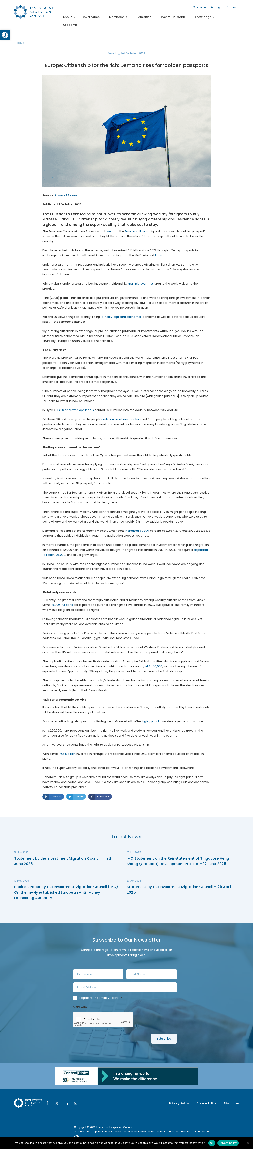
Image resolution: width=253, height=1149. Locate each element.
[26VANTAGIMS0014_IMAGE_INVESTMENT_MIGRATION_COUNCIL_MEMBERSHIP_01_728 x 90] (126, 1076)
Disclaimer (231, 1103)
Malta (111, 231)
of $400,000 (153, 666)
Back (20, 42)
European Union (136, 231)
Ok (212, 1142)
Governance (90, 17)
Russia (159, 255)
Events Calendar (173, 17)
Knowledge (203, 17)
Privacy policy (228, 1142)
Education (144, 17)
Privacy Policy (108, 998)
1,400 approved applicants (75, 410)
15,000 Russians (62, 605)
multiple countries (141, 284)
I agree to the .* (100, 998)
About (67, 17)
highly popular (152, 721)
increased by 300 (137, 531)
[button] (5, 35)
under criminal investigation (121, 419)
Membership (118, 17)
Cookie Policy (206, 1103)
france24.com (66, 195)
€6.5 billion (68, 754)
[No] (248, 1143)
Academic (70, 25)
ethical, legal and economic (121, 317)
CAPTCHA (80, 1007)
